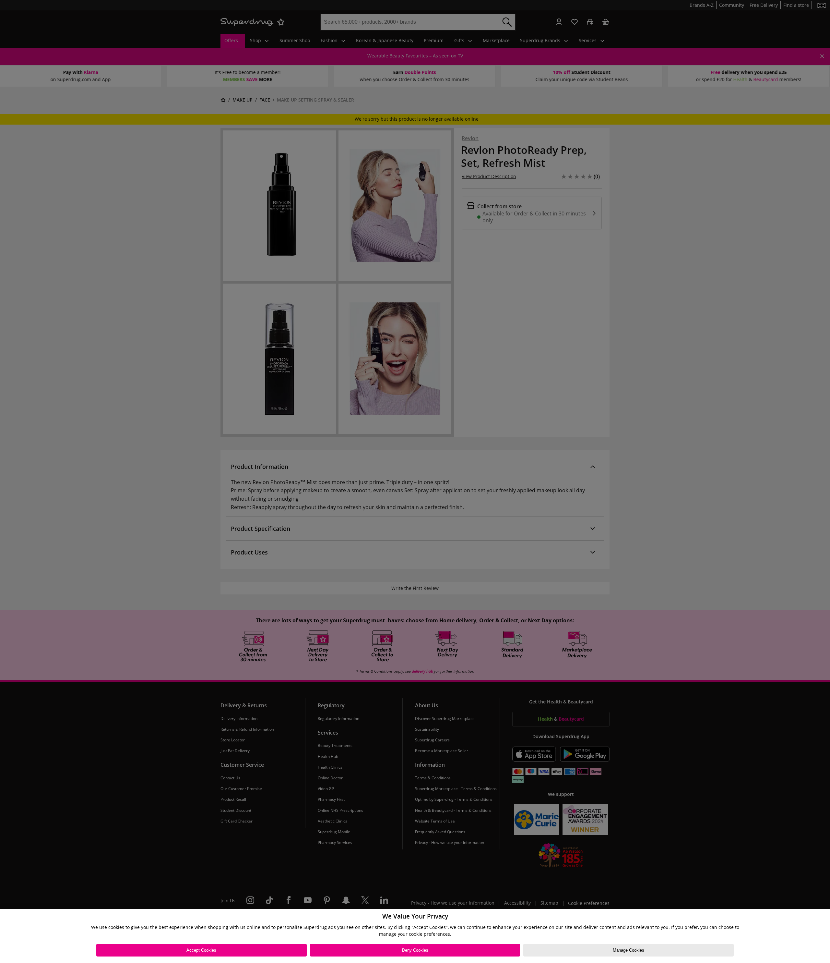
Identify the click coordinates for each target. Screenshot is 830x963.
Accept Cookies (201, 950)
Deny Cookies (415, 950)
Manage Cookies (628, 950)
